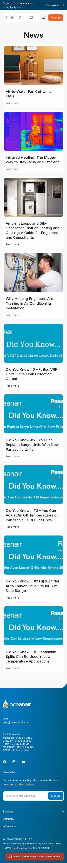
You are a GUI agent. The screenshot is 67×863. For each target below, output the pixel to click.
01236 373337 (21, 749)
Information (9, 826)
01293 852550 (23, 740)
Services (8, 811)
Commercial (52, 5)
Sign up (56, 795)
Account (56, 17)
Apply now (15, 7)
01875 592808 (25, 746)
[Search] (20, 17)
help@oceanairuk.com (16, 722)
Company (8, 818)
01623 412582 (24, 737)
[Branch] (43, 17)
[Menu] (12, 17)
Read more (12, 103)
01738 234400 (20, 743)
